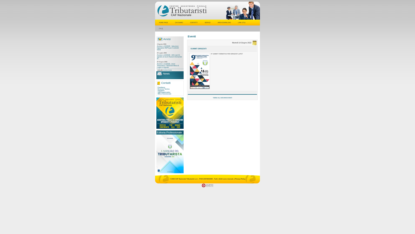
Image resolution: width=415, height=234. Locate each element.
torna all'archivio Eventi (222, 98)
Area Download (224, 22)
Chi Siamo (179, 22)
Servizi (208, 22)
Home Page (163, 22)
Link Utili (242, 22)
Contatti (194, 22)
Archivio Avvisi (167, 70)
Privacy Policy (240, 179)
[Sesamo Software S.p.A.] (207, 185)
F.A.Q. (161, 28)
